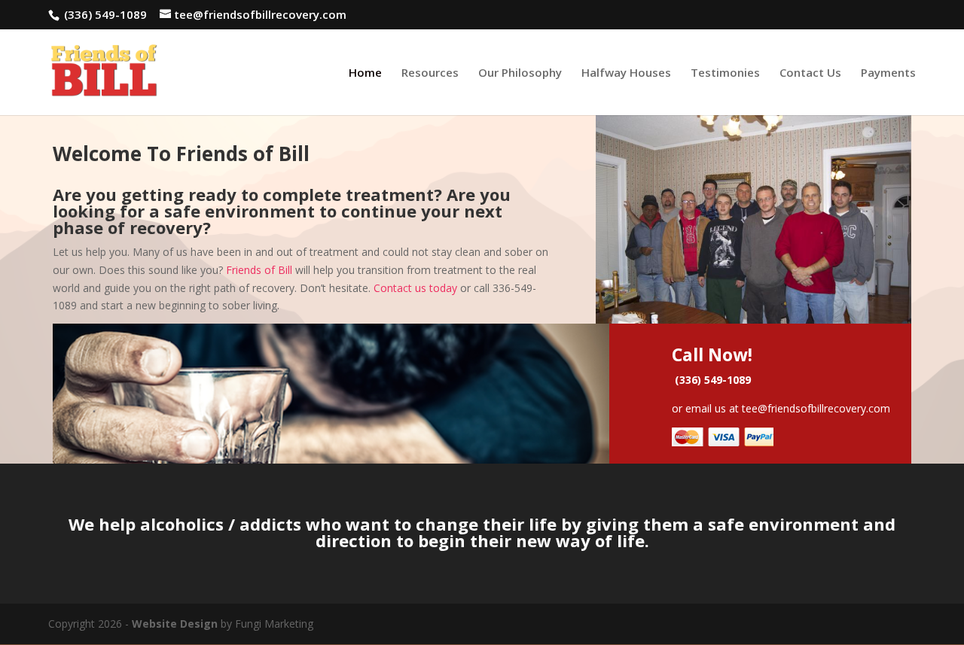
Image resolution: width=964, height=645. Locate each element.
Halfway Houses (626, 73)
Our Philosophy (520, 73)
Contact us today (415, 288)
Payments (888, 73)
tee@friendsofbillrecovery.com (816, 408)
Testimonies (725, 73)
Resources (430, 73)
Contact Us (810, 73)
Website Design (175, 623)
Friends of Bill (259, 270)
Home (365, 73)
